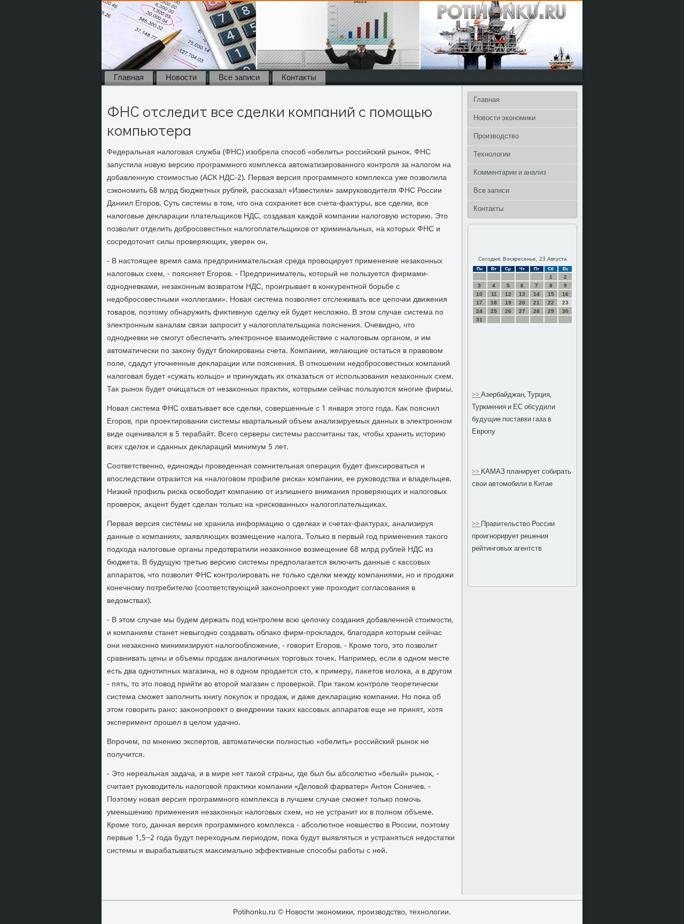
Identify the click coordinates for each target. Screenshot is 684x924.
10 (479, 294)
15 (551, 294)
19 (508, 303)
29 (551, 311)
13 (522, 294)
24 (479, 311)
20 (522, 303)
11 (494, 294)
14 (536, 294)
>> (476, 395)
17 (479, 303)
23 (565, 303)
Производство (496, 136)
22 (551, 303)
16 (565, 294)
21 (536, 303)
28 (536, 311)
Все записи (239, 78)
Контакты (299, 78)
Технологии (491, 154)
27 (522, 311)
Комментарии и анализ (509, 173)
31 (479, 320)
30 (565, 311)
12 (508, 294)
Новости (181, 78)
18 (494, 303)
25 (494, 311)
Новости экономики (504, 118)
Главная (129, 78)
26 (508, 311)
